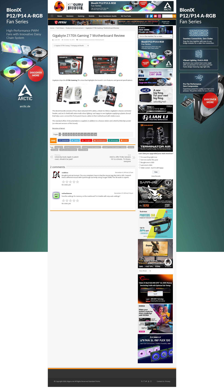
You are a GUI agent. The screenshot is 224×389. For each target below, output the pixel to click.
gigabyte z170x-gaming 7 (91, 147)
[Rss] (142, 381)
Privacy (167, 381)
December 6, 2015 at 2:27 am (124, 172)
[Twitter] (151, 16)
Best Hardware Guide (108, 16)
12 (88, 134)
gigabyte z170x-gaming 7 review (114, 147)
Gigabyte (59, 147)
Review (131, 147)
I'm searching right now (149, 157)
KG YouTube (126, 16)
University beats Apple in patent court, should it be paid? (67, 157)
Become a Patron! (58, 128)
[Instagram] (159, 16)
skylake (54, 150)
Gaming (81, 16)
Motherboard (99, 40)
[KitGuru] (68, 5)
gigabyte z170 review (72, 147)
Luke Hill (57, 40)
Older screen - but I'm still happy (152, 168)
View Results (155, 176)
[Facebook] (147, 16)
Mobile (91, 16)
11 (85, 134)
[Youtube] (155, 16)
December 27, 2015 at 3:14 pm (123, 193)
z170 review (83, 150)
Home (52, 15)
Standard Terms (94, 381)
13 (92, 134)
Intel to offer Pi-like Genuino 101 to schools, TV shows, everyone (120, 158)
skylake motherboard (68, 150)
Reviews (69, 16)
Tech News (60, 28)
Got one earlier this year (149, 160)
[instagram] (151, 381)
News (59, 16)
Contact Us (160, 381)
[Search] (174, 16)
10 (82, 134)
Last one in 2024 (146, 165)
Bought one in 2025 (147, 162)
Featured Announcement (75, 28)
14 (95, 134)
